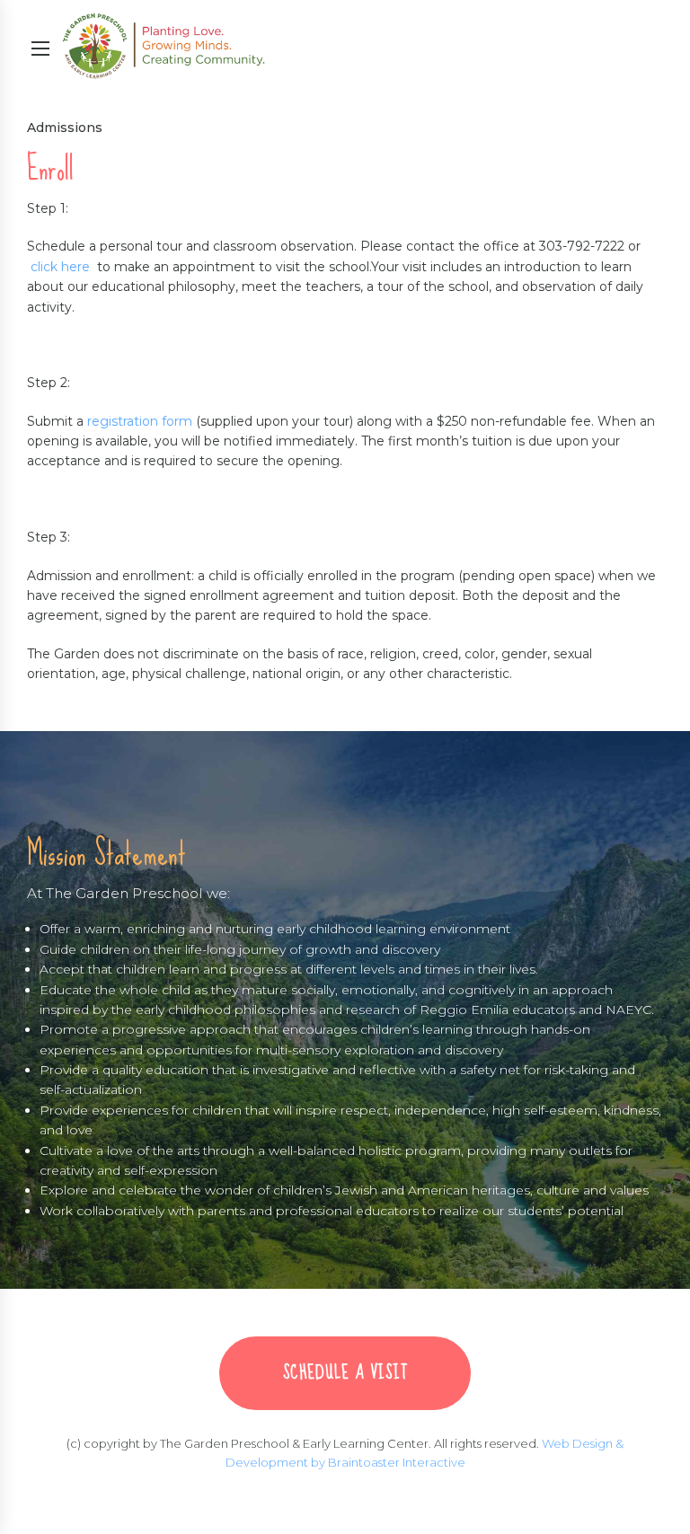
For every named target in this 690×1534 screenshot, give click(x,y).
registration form (139, 421)
